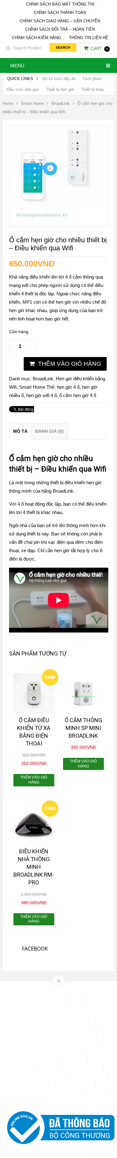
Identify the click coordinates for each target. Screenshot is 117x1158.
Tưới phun (91, 78)
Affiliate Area (50, 1000)
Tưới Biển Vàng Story (58, 1102)
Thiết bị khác (93, 89)
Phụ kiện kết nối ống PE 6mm (39, 1077)
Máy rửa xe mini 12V (81, 1069)
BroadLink (60, 103)
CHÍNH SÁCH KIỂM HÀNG (36, 38)
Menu (17, 65)
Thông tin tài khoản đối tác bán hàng (45, 1094)
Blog (74, 1000)
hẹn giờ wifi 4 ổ (41, 395)
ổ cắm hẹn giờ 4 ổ (77, 395)
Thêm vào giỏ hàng (69, 363)
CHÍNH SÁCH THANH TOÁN (60, 13)
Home (7, 103)
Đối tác (23, 1069)
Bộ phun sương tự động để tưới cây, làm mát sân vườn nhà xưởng (58, 1008)
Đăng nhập (101, 1060)
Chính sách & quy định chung (58, 1019)
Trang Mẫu (95, 1094)
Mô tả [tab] (20, 431)
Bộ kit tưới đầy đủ (59, 78)
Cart (99, 48)
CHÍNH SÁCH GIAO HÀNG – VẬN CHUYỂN (60, 21)
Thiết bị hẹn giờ (60, 89)
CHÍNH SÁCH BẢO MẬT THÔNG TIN (60, 4)
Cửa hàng (75, 1060)
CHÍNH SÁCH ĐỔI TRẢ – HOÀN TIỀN (60, 29)
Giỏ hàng (46, 1069)
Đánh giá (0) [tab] (49, 431)
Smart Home (32, 103)
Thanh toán (35, 1086)
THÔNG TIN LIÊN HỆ (88, 38)
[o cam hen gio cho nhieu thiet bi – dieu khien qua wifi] (58, 218)
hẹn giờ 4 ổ (68, 387)
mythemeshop (68, 991)
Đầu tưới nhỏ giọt (23, 89)
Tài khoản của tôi (89, 1077)
